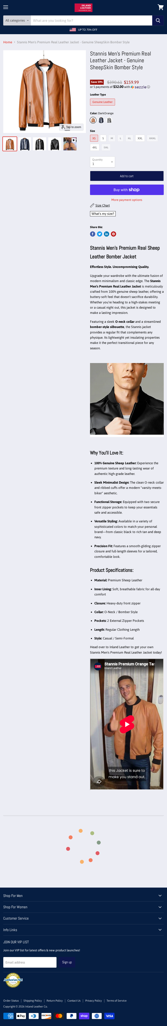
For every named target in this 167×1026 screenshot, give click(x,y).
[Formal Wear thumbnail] (70, 144)
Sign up (67, 962)
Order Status (11, 1000)
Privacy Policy (93, 1000)
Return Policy (55, 1000)
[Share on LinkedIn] (106, 234)
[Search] (158, 20)
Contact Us (73, 1000)
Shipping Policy (32, 1000)
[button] (127, 87)
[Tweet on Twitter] (99, 234)
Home (7, 42)
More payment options (126, 200)
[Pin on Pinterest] (113, 234)
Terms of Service (117, 1000)
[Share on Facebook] (92, 234)
